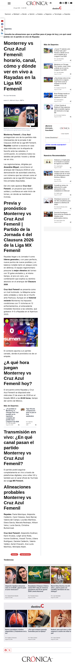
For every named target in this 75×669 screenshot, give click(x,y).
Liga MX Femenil (25, 554)
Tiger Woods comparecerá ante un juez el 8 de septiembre (31, 412)
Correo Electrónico (51, 137)
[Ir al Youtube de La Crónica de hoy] (71, 3)
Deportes (67, 14)
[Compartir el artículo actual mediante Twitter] (2, 30)
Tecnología (57, 14)
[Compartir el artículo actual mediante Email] (2, 21)
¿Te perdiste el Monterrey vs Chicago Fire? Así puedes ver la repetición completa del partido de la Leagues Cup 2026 (12, 415)
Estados (40, 14)
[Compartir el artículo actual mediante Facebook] (2, 24)
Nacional (8, 14)
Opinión (32, 14)
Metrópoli (16, 14)
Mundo (24, 14)
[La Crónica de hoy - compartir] (18, 425)
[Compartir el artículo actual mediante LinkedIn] (2, 33)
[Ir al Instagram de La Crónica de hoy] (63, 3)
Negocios (48, 14)
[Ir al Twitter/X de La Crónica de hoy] (68, 3)
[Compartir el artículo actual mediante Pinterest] (2, 27)
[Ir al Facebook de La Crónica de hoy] (60, 3)
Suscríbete (50, 148)
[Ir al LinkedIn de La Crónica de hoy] (66, 3)
